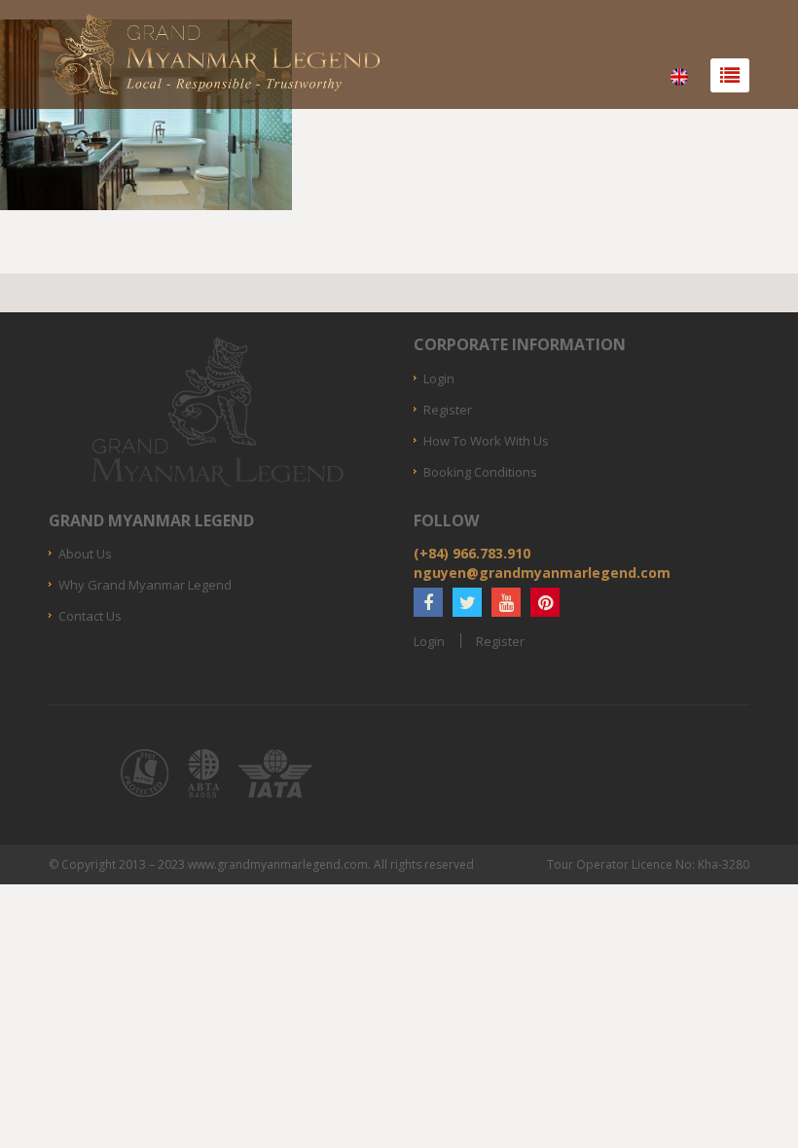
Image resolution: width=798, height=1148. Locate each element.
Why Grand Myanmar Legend (145, 584)
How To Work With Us (486, 440)
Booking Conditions (480, 472)
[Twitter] (467, 602)
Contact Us (90, 616)
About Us (85, 553)
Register (447, 409)
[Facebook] (428, 602)
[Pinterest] (545, 602)
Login (438, 378)
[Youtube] (506, 602)
